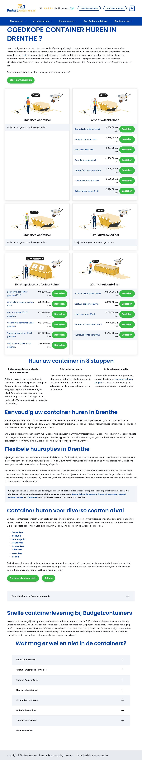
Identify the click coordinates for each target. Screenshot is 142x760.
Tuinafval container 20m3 (87, 334)
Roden (20, 497)
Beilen (82, 494)
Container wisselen (89, 8)
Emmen (101, 494)
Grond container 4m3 (85, 160)
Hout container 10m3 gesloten (17, 314)
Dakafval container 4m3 (86, 191)
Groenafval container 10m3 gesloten (20, 324)
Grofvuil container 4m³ (86, 139)
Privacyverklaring (54, 755)
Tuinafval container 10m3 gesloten (19, 335)
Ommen (12, 497)
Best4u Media (101, 755)
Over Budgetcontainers (95, 21)
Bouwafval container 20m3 (88, 293)
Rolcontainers (66, 21)
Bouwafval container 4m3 (87, 129)
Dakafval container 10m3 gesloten (19, 345)
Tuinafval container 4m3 (87, 180)
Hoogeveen (111, 494)
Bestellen (127, 129)
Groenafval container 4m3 (88, 170)
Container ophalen (115, 8)
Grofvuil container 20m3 (86, 304)
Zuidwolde (32, 497)
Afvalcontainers (41, 21)
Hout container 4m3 (84, 149)
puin (25, 55)
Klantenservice (122, 21)
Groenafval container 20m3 (88, 324)
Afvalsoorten (16, 21)
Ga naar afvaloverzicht (23, 578)
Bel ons (49, 578)
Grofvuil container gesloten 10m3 (20, 304)
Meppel (122, 494)
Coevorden (91, 494)
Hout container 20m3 (85, 314)
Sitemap (69, 755)
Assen (75, 494)
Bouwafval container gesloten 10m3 (17, 293)
